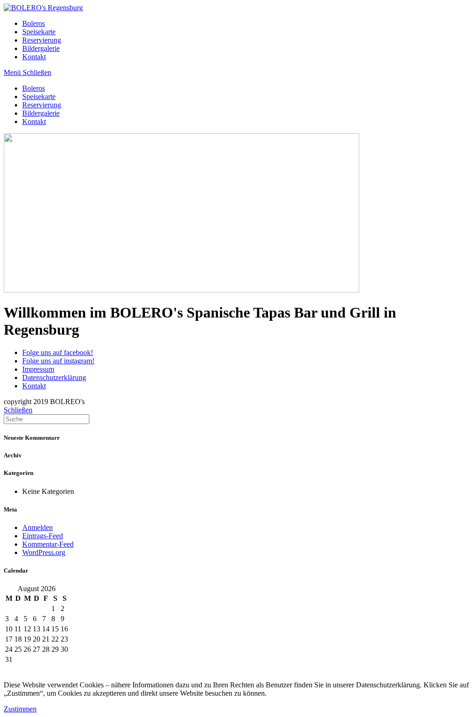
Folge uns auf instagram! (58, 361)
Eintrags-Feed (42, 536)
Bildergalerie (41, 113)
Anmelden (37, 527)
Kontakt (34, 121)
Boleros (33, 88)
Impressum (38, 369)
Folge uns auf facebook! (57, 352)
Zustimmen (20, 709)
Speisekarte (39, 96)
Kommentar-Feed (48, 544)
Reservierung (41, 105)
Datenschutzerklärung (54, 377)
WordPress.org (43, 552)
